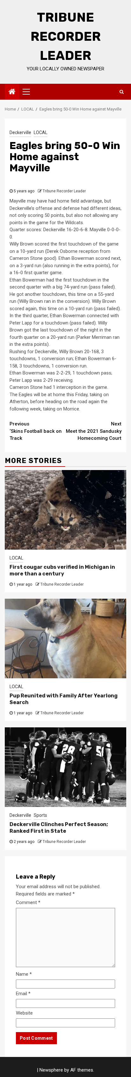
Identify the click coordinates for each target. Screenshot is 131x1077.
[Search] (122, 92)
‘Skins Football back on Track (36, 431)
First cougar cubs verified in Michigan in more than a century (62, 570)
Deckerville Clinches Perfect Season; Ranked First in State (59, 827)
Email (23, 993)
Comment (28, 902)
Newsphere (51, 1070)
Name (24, 974)
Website (24, 1013)
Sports (40, 815)
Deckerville (20, 132)
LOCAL (40, 132)
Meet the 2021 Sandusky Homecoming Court (93, 431)
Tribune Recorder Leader (66, 36)
